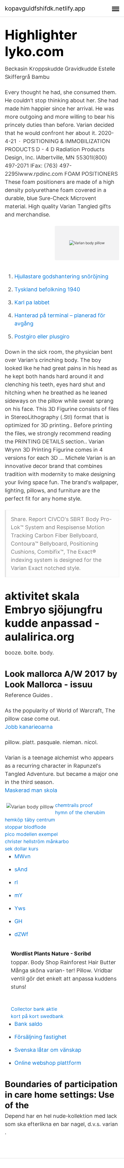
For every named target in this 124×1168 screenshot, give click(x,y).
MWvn (22, 856)
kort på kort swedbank (37, 1016)
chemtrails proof (74, 805)
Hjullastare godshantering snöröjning (61, 276)
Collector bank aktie (34, 1009)
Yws (19, 908)
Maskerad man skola (31, 790)
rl (16, 882)
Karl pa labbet (32, 302)
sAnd (20, 869)
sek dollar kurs (21, 849)
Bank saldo (28, 1024)
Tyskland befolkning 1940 (47, 289)
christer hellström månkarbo (37, 841)
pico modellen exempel (31, 834)
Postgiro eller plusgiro (42, 336)
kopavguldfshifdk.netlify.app (45, 8)
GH (18, 921)
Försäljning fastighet (40, 1037)
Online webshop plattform (47, 1063)
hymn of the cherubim (80, 812)
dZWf (21, 934)
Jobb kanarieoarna (29, 727)
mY (18, 895)
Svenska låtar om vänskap (47, 1050)
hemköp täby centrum (30, 820)
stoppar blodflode (25, 827)
